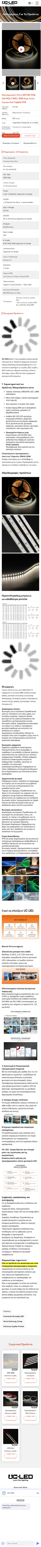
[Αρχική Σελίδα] (20, 1480)
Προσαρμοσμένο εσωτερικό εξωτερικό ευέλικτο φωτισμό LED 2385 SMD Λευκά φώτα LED (30, 1374)
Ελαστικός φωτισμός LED (13, 1316)
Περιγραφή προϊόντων (30, 143)
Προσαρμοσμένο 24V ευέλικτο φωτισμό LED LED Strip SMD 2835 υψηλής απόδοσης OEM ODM (30, 1412)
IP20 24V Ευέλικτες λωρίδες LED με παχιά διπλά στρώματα (10, 1449)
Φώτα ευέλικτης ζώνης (12, 1321)
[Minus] (37, 1493)
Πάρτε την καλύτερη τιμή (12, 135)
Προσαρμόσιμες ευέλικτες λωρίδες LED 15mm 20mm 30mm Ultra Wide (11, 1412)
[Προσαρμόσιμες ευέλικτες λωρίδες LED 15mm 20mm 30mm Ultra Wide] (10, 1398)
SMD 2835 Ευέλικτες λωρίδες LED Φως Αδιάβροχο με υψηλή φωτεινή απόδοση (10, 1374)
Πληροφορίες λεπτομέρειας (11, 143)
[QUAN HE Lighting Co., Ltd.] (9, 3)
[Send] (38, 1543)
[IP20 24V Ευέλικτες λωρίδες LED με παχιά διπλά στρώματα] (10, 1436)
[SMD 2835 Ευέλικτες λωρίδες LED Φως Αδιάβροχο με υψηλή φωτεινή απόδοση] (10, 1361)
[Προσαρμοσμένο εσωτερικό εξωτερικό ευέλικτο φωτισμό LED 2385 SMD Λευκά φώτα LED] (30, 1361)
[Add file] (3, 1543)
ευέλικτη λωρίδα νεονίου (13, 1326)
